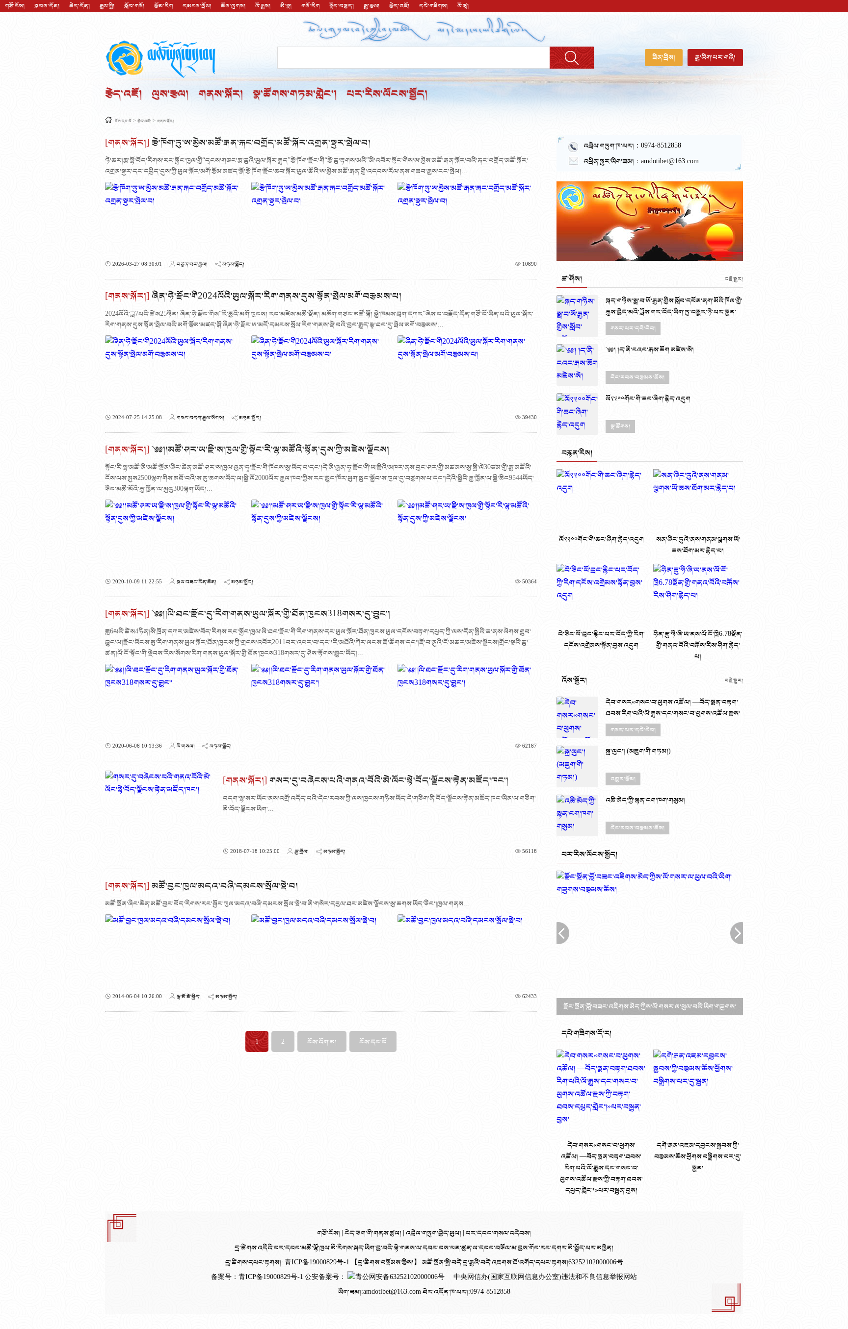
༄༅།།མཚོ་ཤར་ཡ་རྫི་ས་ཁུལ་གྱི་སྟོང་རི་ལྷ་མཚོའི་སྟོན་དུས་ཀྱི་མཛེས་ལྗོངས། (270, 449)
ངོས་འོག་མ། (322, 1042)
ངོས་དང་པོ (123, 121)
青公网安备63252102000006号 (400, 1277)
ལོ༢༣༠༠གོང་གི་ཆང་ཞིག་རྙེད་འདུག (648, 398)
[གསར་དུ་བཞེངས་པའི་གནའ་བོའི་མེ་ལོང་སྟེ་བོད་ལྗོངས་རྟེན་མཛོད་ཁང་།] (159, 815)
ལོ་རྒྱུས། (262, 6)
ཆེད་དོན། (79, 6)
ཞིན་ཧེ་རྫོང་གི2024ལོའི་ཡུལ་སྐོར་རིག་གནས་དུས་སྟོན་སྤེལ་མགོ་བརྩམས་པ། (276, 296)
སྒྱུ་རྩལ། (371, 6)
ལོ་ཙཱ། (463, 6)
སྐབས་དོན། (46, 6)
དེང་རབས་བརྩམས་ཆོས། (637, 377)
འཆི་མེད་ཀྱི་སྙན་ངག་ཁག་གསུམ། (645, 800)
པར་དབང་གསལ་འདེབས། (498, 1233)
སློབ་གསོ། (134, 6)
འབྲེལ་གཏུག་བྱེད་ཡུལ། (434, 1233)
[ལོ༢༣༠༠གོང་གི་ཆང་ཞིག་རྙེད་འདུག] (577, 414)
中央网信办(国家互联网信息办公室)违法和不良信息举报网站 (545, 1277)
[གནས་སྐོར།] (127, 142)
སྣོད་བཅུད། (341, 6)
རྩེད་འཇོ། (399, 6)
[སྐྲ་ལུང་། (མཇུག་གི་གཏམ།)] (577, 766)
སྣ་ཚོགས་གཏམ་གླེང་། (295, 94)
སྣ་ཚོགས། (620, 426)
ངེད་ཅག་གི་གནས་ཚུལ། (373, 1233)
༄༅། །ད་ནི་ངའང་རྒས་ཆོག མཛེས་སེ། (650, 349)
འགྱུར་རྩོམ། (623, 779)
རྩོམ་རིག (163, 6)
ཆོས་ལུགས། (233, 6)
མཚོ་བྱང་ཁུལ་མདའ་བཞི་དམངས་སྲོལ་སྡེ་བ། (225, 886)
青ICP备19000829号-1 (271, 1277)
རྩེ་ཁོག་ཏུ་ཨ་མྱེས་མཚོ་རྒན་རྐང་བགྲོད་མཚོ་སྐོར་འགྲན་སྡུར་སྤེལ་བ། (261, 142)
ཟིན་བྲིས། (663, 57)
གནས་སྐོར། (220, 94)
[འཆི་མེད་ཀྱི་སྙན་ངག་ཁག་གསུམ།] (577, 815)
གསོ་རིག (310, 6)
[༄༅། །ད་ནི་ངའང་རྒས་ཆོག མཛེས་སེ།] (577, 365)
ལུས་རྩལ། (170, 94)
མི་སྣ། (286, 6)
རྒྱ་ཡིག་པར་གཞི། (715, 57)
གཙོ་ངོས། (15, 6)
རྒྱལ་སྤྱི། (107, 6)
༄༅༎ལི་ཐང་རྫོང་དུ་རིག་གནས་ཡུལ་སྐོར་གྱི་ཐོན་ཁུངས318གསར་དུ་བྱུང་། (271, 614)
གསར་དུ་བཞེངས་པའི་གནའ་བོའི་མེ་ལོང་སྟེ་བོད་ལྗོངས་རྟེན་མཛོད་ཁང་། (388, 780)
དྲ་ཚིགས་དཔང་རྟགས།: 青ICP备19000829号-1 (287, 1262)
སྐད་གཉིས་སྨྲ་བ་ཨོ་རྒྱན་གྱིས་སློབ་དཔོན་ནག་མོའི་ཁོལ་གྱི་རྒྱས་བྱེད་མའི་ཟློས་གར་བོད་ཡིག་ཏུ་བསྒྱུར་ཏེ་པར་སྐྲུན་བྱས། (674, 312)
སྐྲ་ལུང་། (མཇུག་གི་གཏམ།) (638, 751)
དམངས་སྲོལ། (197, 6)
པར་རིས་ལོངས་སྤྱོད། (386, 94)
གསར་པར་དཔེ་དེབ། (633, 328)
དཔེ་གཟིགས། (433, 6)
